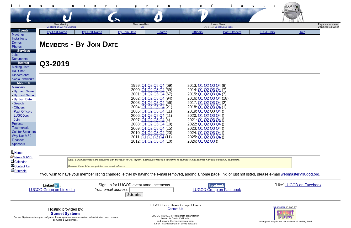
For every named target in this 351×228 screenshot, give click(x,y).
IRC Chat (18, 71)
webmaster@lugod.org (300, 174)
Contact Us (22, 166)
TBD (141, 27)
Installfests (19, 38)
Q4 (162, 85)
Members (18, 87)
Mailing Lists (20, 67)
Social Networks (23, 79)
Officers (19, 107)
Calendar (20, 162)
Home (18, 153)
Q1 (144, 85)
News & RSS (23, 157)
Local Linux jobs (224, 27)
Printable (20, 171)
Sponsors (18, 144)
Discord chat (20, 75)
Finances (18, 140)
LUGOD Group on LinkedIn (52, 190)
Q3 (156, 85)
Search (19, 103)
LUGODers (21, 115)
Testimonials (20, 128)
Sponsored (279, 207)
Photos (17, 46)
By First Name (24, 95)
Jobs (15, 55)
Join (17, 119)
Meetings (18, 34)
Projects (17, 123)
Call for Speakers (24, 132)
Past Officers (23, 111)
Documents (20, 59)
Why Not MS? (21, 136)
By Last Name (24, 91)
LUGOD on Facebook (303, 185)
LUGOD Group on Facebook (217, 190)
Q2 (150, 85)
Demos (17, 42)
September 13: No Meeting (61, 27)
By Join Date (23, 99)
